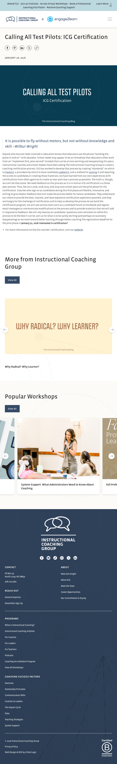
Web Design (10, 752)
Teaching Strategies (14, 719)
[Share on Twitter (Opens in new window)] (29, 47)
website (78, 229)
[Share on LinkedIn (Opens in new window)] (22, 47)
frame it (9, 172)
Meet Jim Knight (68, 574)
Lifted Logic (30, 752)
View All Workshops (14, 667)
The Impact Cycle (13, 707)
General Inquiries (13, 597)
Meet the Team (67, 586)
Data (7, 713)
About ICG (65, 580)
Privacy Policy (11, 746)
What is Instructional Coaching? (20, 625)
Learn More (102, 3)
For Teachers (10, 649)
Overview (9, 683)
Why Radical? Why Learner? (22, 366)
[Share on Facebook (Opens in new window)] (7, 47)
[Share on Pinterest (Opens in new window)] (14, 47)
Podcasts (9, 655)
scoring (93, 172)
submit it (64, 172)
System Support (12, 725)
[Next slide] (112, 330)
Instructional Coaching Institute (20, 631)
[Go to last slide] (5, 330)
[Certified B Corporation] (107, 755)
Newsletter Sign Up (14, 603)
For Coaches (10, 637)
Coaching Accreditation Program (20, 661)
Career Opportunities (70, 592)
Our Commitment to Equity (73, 598)
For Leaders (10, 643)
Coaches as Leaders (14, 701)
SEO (20, 752)
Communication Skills (15, 695)
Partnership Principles (15, 689)
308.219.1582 (10, 581)
